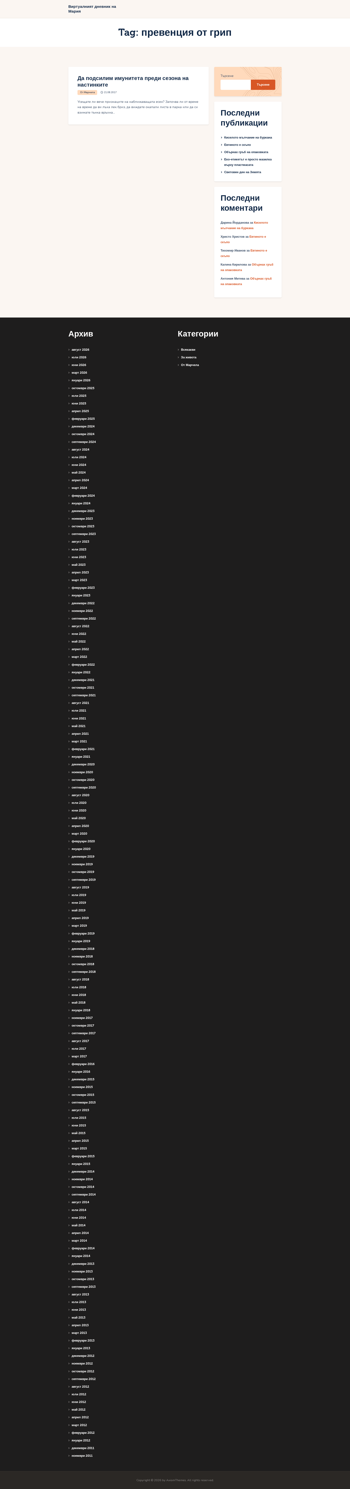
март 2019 (79, 925)
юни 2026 (79, 365)
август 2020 (80, 795)
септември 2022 (84, 618)
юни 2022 (79, 634)
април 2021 (80, 733)
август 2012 (80, 1386)
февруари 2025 (83, 419)
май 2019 (78, 910)
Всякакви (188, 349)
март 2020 (79, 833)
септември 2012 (84, 1379)
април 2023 (80, 572)
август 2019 (80, 887)
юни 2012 (79, 1402)
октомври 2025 (83, 388)
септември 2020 (84, 787)
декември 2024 (83, 426)
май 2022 (79, 641)
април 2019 (80, 918)
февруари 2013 (83, 1340)
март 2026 (79, 372)
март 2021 (79, 741)
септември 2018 (84, 972)
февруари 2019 (83, 933)
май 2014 (78, 1225)
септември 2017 (84, 1033)
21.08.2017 (110, 92)
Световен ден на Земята (242, 172)
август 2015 (80, 1110)
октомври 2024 (83, 434)
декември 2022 (83, 603)
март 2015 (79, 1148)
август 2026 (80, 349)
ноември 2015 (82, 1087)
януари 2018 (81, 1010)
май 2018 (78, 1002)
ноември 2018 (82, 956)
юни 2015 (79, 1125)
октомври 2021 (83, 687)
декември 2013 (83, 1264)
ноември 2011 (82, 1455)
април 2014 (80, 1233)
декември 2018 (83, 949)
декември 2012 (83, 1356)
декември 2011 (83, 1448)
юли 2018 (79, 987)
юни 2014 (79, 1217)
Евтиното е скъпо (237, 145)
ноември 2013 (82, 1271)
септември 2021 (84, 695)
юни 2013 (79, 1309)
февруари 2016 (83, 1064)
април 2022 (80, 649)
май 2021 (78, 726)
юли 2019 (79, 895)
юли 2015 (79, 1118)
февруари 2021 (83, 749)
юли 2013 (79, 1302)
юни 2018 (79, 995)
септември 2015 (84, 1102)
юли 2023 (79, 549)
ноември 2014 (82, 1179)
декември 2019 (83, 856)
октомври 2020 (83, 780)
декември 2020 (83, 764)
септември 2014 (84, 1194)
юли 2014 (79, 1210)
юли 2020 (79, 803)
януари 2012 (81, 1440)
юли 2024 (79, 457)
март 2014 (79, 1240)
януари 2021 (81, 756)
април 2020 (80, 826)
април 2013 (80, 1325)
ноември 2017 (82, 1018)
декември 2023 (83, 511)
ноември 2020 (82, 772)
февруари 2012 (83, 1432)
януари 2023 (81, 595)
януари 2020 (81, 849)
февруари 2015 (83, 1156)
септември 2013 (84, 1286)
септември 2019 (84, 879)
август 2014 (80, 1202)
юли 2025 (79, 396)
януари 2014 (81, 1256)
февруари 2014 (83, 1248)
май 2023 (78, 565)
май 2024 (79, 472)
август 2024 (80, 449)
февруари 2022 (83, 664)
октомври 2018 (83, 964)
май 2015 (78, 1133)
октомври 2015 (83, 1095)
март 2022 (79, 657)
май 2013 (78, 1317)
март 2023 (79, 580)
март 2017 (79, 1056)
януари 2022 (81, 672)
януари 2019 (81, 941)
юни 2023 (79, 557)
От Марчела (87, 92)
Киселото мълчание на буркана (248, 137)
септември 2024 (84, 442)
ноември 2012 (82, 1363)
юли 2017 (79, 1048)
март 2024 (79, 488)
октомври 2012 (83, 1371)
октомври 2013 (83, 1279)
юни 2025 (79, 403)
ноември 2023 (82, 518)
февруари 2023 (83, 587)
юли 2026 (79, 357)
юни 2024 (79, 465)
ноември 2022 (82, 611)
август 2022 (80, 626)
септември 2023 (84, 534)
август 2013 (80, 1294)
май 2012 (78, 1409)
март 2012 (79, 1425)
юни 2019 (79, 902)
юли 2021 (79, 710)
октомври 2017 (83, 1025)
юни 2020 (79, 810)
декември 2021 (83, 680)
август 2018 (80, 979)
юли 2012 (79, 1394)
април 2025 (80, 411)
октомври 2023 (83, 526)
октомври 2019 (83, 872)
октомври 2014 (83, 1187)
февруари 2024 (83, 495)
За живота (188, 357)
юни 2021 (79, 718)
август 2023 (80, 541)
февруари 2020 (83, 841)
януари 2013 (81, 1348)
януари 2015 (81, 1164)
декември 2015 (83, 1079)
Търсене (227, 76)
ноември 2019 (82, 864)
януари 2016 (81, 1071)
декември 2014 (83, 1171)
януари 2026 (81, 380)
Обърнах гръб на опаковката (246, 152)
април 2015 (80, 1140)
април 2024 (80, 480)
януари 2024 (81, 503)
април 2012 (80, 1417)
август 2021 (80, 703)
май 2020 (79, 818)
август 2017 (80, 1041)
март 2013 (79, 1333)
